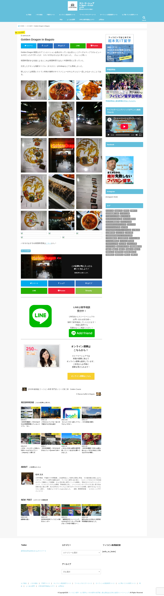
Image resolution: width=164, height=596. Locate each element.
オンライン (125, 216)
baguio (118, 210)
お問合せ (101, 19)
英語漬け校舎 (130, 252)
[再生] (108, 135)
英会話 (129, 249)
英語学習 (119, 252)
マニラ (123, 243)
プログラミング (112, 243)
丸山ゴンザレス (122, 246)
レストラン (110, 246)
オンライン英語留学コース (67, 14)
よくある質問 (71, 19)
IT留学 (134, 210)
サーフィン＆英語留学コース (108, 14)
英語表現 (110, 255)
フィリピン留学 (126, 241)
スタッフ (131, 224)
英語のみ (110, 252)
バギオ (129, 232)
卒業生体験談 (135, 246)
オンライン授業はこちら (81, 376)
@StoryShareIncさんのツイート (33, 551)
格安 (121, 249)
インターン (124, 213)
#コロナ (109, 210)
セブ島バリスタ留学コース (130, 14)
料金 (61, 19)
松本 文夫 (39, 474)
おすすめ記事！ (112, 213)
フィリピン (134, 238)
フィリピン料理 (112, 241)
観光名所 (119, 255)
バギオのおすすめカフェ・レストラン (119, 235)
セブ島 (135, 230)
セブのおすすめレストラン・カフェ (118, 230)
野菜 (127, 255)
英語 (137, 249)
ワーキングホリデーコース (88, 14)
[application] (124, 126)
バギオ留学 (26, 251)
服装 (115, 249)
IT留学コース (51, 14)
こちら (48, 243)
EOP (126, 210)
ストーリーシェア (113, 227)
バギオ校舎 (39, 14)
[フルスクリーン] (140, 135)
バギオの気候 (111, 238)
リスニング (132, 243)
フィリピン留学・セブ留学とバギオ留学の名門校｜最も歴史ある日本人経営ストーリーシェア (99, 592)
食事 (134, 255)
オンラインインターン (114, 219)
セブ (124, 227)
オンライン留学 (129, 219)
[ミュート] (137, 135)
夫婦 (108, 249)
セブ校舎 (28, 14)
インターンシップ (112, 216)
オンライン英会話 (112, 222)
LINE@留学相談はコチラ (86, 19)
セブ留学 (110, 232)
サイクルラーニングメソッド (116, 224)
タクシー (120, 232)
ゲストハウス (126, 222)
